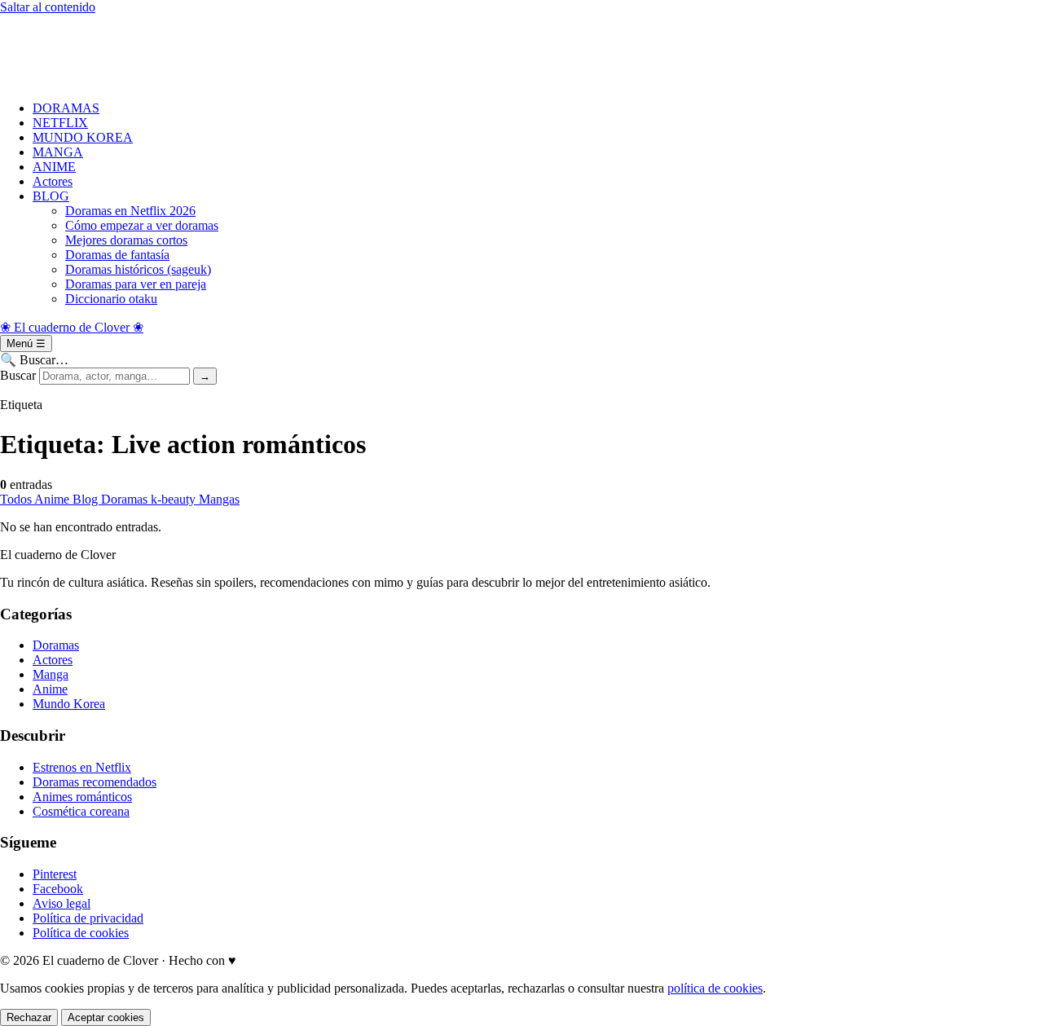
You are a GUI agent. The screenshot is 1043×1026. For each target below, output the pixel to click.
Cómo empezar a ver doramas (141, 225)
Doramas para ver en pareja (135, 284)
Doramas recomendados (94, 782)
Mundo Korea (69, 704)
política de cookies (715, 988)
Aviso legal (61, 903)
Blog (87, 499)
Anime (53, 499)
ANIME (54, 167)
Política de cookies (81, 933)
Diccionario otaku (111, 299)
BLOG (51, 196)
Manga (50, 674)
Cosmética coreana (81, 811)
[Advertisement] (489, 51)
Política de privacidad (88, 918)
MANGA (58, 152)
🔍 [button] (34, 360)
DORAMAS (66, 108)
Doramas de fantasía (117, 255)
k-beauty (175, 499)
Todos (17, 499)
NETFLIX (60, 123)
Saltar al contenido (47, 7)
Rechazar (29, 1017)
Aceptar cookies (106, 1017)
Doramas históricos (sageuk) (138, 269)
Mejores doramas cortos (126, 240)
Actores (53, 181)
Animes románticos (82, 797)
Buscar (18, 375)
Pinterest (55, 874)
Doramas (126, 499)
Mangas (219, 499)
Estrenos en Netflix (82, 767)
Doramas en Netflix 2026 (130, 211)
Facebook (58, 889)
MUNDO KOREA (83, 137)
